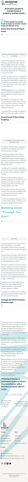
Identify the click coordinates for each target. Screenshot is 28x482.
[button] (25, 3)
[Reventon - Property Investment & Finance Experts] (9, 2)
